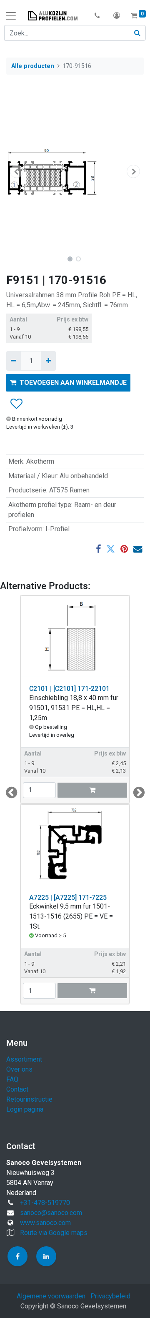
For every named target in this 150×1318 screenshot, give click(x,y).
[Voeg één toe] (48, 360)
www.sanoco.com (45, 1223)
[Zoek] (137, 33)
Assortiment (24, 1059)
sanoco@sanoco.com (51, 1213)
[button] (97, 16)
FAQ (12, 1079)
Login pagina (24, 1109)
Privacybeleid (110, 1296)
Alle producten (32, 66)
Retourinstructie (29, 1099)
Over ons (19, 1069)
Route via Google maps (54, 1233)
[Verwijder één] (13, 360)
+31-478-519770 (45, 1203)
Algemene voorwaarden (51, 1296)
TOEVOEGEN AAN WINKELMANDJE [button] (73, 383)
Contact (17, 1089)
